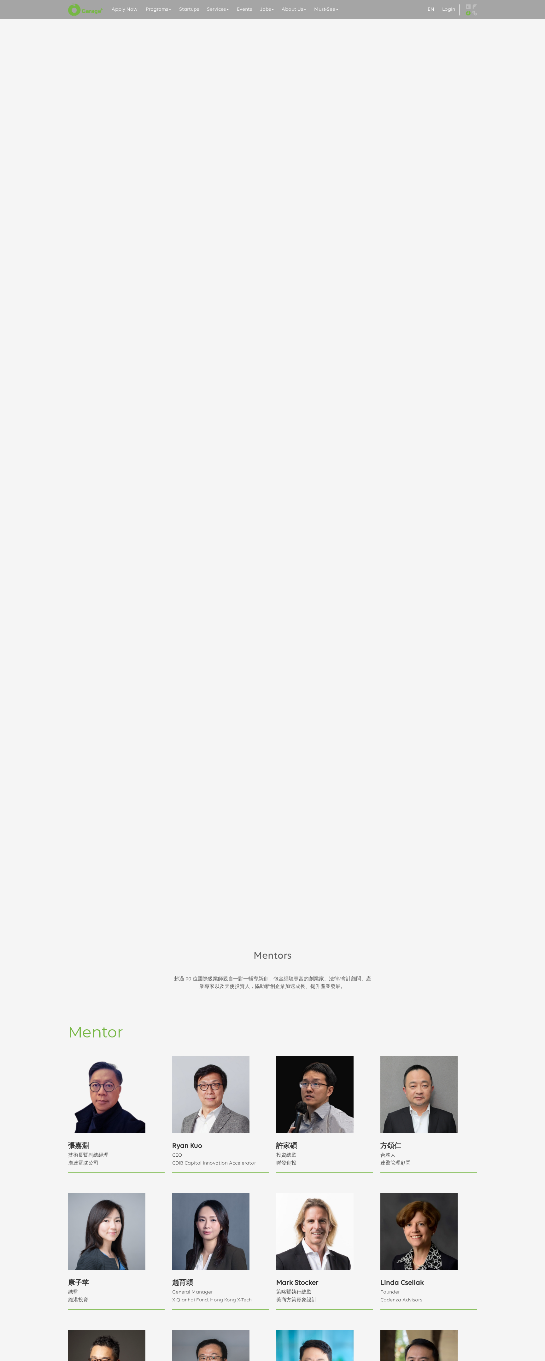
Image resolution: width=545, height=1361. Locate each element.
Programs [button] (157, 9)
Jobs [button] (265, 9)
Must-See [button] (324, 9)
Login (448, 9)
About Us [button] (292, 9)
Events (244, 9)
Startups (189, 9)
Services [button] (216, 9)
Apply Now (125, 9)
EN (431, 9)
